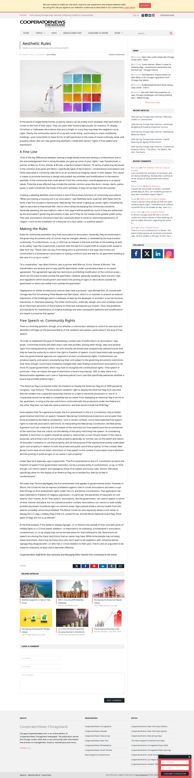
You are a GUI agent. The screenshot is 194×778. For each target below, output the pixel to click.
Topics (39, 33)
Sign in (136, 15)
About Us (23, 775)
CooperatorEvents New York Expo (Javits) (149, 731)
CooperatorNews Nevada (96, 731)
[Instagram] (169, 253)
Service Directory (72, 33)
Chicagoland (167, 15)
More (117, 33)
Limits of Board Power (154, 212)
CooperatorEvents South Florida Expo (147, 755)
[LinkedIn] (158, 253)
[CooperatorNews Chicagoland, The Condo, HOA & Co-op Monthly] (42, 25)
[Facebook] (136, 253)
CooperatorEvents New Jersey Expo (146, 736)
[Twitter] (147, 253)
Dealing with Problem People (152, 199)
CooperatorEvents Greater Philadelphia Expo (151, 764)
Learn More (130, 7)
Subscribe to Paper (98, 33)
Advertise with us (34, 775)
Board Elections (153, 186)
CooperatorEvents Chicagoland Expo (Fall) (149, 745)
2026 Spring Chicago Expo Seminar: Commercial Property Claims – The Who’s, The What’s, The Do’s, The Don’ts (152, 149)
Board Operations (116, 55)
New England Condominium (97, 755)
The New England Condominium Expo (148, 740)
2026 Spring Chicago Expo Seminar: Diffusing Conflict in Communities (61, 15)
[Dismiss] (189, 757)
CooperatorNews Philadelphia (98, 745)
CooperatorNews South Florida (98, 750)
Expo (54, 33)
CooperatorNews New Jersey (97, 736)
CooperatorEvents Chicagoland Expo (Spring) (151, 750)
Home (26, 33)
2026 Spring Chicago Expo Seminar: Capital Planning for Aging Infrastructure (150, 140)
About (23, 718)
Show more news (152, 102)
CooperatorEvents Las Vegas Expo (146, 759)
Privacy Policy (46, 775)
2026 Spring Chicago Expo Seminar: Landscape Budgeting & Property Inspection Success (152, 125)
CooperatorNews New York (96, 740)
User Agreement (141, 775)
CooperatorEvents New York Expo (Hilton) (149, 726)
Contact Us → (26, 748)
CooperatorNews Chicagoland (98, 726)
